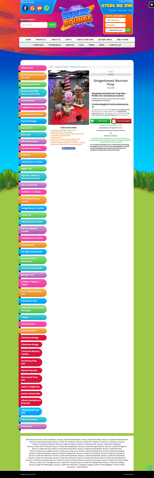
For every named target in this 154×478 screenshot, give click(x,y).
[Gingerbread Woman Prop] (68, 97)
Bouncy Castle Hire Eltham (66, 444)
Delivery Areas (105, 39)
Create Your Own (85, 39)
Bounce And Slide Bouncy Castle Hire (30, 92)
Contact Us (115, 45)
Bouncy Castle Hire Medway (40, 453)
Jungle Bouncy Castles (32, 208)
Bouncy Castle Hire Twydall (65, 462)
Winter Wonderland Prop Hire (31, 402)
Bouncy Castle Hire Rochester (113, 455)
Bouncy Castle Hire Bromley (41, 442)
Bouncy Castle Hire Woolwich (66, 465)
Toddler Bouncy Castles (33, 107)
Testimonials (54, 45)
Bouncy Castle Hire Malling (113, 451)
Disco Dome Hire (29, 185)
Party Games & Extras (32, 114)
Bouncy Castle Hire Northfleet (88, 453)
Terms (91, 45)
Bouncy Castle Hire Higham (116, 446)
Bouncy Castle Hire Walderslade (89, 462)
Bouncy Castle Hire (30, 84)
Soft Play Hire (27, 100)
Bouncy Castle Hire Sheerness (65, 458)
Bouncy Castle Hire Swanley (90, 460)
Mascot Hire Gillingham (104, 465)
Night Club (26, 168)
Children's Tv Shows (31, 192)
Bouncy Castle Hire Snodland (37, 460)
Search (52, 25)
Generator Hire (28, 331)
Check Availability (123, 121)
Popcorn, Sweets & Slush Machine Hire (30, 177)
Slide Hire (25, 155)
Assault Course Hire (31, 148)
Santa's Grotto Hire (30, 393)
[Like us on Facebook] (25, 8)
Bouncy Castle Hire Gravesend (40, 446)
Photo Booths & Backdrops (28, 260)
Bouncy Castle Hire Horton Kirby (64, 449)
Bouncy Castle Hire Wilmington (41, 465)
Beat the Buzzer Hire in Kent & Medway (41, 439)
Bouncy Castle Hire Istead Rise (90, 449)
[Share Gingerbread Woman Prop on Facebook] (68, 148)
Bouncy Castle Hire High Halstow (91, 446)
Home (28, 39)
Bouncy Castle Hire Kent (112, 449)
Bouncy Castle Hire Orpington (113, 453)
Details (111, 72)
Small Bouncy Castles (32, 238)
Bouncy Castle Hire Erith (87, 444)
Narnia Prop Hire (29, 370)
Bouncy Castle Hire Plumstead (65, 455)
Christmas (38, 45)
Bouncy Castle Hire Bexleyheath (115, 439)
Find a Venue (122, 39)
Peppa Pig (26, 215)
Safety (68, 39)
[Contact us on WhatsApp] (149, 467)
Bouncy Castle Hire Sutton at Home (64, 460)
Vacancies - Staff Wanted (77, 467)
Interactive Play (29, 301)
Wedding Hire (28, 245)
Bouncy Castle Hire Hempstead (65, 446)
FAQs (81, 45)
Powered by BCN (129, 474)
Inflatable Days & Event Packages (33, 309)
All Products (27, 68)
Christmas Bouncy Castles (30, 352)
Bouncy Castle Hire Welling (113, 462)
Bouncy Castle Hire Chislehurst (88, 442)
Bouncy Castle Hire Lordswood (65, 451)
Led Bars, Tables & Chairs (30, 283)
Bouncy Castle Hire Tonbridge (41, 462)
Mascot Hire (27, 128)
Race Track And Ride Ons (31, 293)
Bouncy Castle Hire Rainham (89, 455)
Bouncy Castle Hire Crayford (113, 442)
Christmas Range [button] (29, 337)
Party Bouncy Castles (32, 222)
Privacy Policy (119, 465)
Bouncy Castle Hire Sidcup (88, 458)
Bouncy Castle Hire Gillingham (109, 444)
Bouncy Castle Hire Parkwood (40, 455)
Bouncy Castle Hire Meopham (64, 453)
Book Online (102, 121)
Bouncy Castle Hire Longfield (41, 451)
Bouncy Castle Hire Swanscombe (115, 460)
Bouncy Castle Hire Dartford (44, 444)
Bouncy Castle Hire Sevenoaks (40, 458)
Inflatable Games (29, 141)
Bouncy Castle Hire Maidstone (90, 451)
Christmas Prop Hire (29, 362)
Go (128, 30)
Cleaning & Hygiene (86, 465)
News (101, 45)
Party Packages (29, 121)
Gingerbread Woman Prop (78, 67)
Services (70, 45)
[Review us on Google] (32, 8)
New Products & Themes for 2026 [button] (33, 76)
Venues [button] (25, 317)
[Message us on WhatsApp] (47, 8)
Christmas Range (29, 344)
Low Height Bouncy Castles (30, 200)
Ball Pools (26, 134)
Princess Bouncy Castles (29, 230)
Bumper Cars (27, 275)
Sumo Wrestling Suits (31, 268)
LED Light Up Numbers (32, 251)
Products (41, 39)
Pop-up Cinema (29, 419)
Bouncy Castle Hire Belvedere (69, 439)
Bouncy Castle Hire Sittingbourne (113, 458)
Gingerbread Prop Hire (30, 411)
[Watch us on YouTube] (39, 8)
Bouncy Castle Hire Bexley (91, 439)
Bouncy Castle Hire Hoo (41, 449)
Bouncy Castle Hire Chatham (64, 442)
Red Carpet (26, 426)
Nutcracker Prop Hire (29, 378)
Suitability (111, 74)
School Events (28, 324)
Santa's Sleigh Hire (30, 386)
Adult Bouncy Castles (32, 162)
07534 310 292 (116, 6)
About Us (56, 39)
